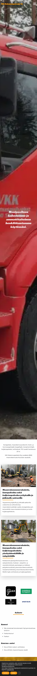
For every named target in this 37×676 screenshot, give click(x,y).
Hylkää (13, 673)
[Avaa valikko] (34, 4)
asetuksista (10, 669)
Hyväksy (6, 673)
